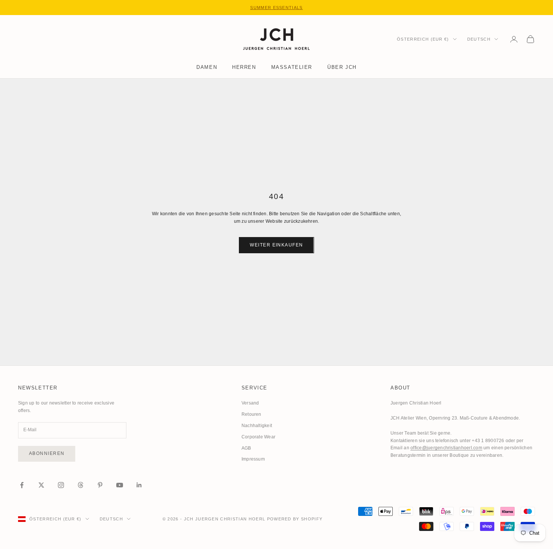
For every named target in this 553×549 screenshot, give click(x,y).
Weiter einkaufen (276, 245)
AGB (246, 448)
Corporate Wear (258, 437)
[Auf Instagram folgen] (61, 485)
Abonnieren (46, 453)
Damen (206, 67)
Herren (244, 67)
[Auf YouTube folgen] (119, 485)
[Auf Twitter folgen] (41, 485)
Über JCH (342, 67)
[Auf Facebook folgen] (22, 485)
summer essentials (276, 7)
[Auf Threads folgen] (80, 485)
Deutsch (479, 39)
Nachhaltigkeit (257, 425)
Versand (250, 403)
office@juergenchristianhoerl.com (446, 447)
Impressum (253, 459)
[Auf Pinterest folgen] (100, 485)
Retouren (251, 414)
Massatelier (291, 67)
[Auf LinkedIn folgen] (139, 485)
